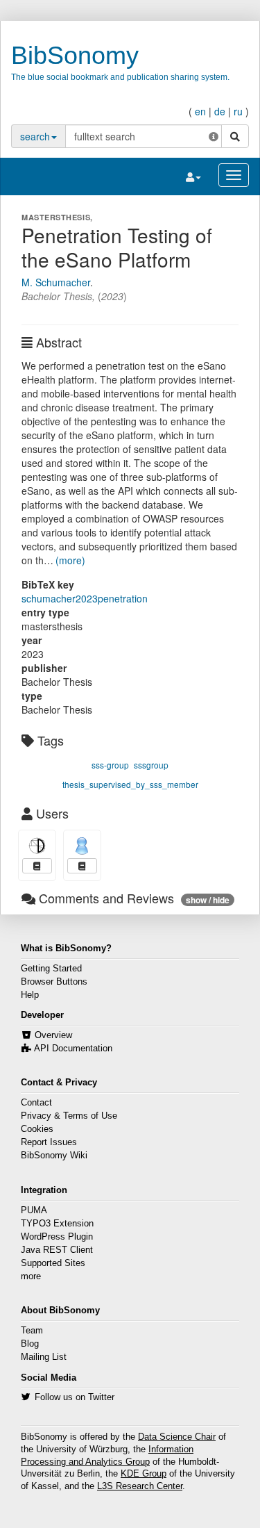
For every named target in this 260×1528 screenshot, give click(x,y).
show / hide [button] (207, 900)
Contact (36, 1103)
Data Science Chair (177, 1437)
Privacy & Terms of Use (69, 1116)
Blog (30, 1344)
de (219, 111)
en (200, 111)
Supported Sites (53, 1263)
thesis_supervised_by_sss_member (130, 784)
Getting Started (51, 969)
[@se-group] (37, 846)
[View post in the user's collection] (37, 865)
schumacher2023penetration (84, 598)
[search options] (213, 136)
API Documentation (73, 1048)
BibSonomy (75, 55)
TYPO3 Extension (57, 1224)
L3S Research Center (139, 1486)
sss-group (110, 765)
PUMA (34, 1210)
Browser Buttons (54, 982)
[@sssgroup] (82, 846)
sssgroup (151, 765)
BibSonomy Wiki (54, 1155)
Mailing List (44, 1357)
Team (32, 1331)
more (31, 1276)
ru (238, 111)
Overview (53, 1035)
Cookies (37, 1129)
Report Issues (49, 1142)
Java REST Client (57, 1250)
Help (30, 995)
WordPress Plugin (57, 1237)
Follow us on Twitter (74, 1397)
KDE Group (143, 1474)
